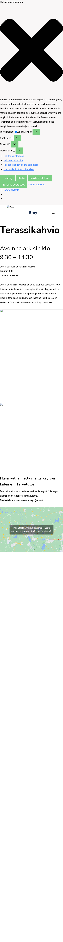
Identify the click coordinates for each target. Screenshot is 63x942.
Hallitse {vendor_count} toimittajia (21, 164)
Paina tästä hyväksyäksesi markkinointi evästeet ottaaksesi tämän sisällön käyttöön (31, 529)
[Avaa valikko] (53, 212)
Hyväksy (8, 178)
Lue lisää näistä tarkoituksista (19, 169)
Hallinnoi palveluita (13, 160)
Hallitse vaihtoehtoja (14, 156)
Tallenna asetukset (14, 184)
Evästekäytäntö (11, 190)
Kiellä (21, 178)
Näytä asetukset (40, 178)
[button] (31, 50)
